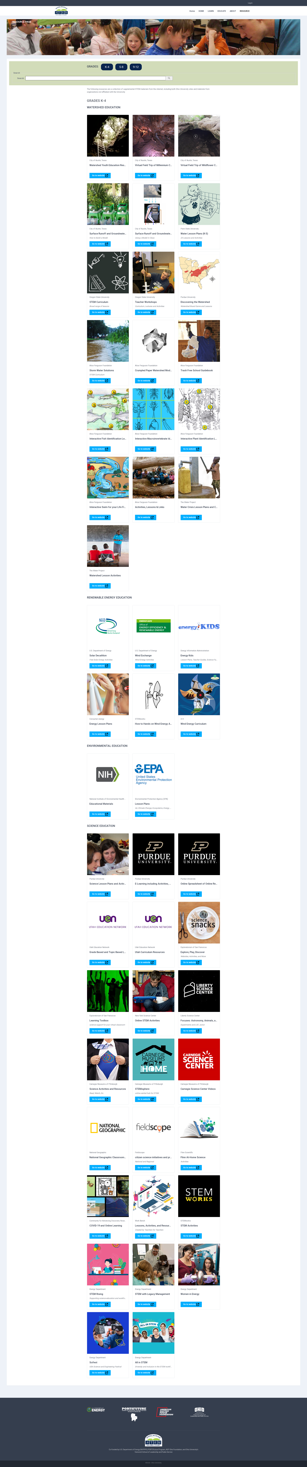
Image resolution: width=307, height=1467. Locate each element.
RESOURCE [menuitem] (245, 11)
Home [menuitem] (192, 11)
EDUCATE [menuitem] (222, 11)
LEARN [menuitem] (211, 11)
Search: (20, 78)
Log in (250, 3)
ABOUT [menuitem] (233, 11)
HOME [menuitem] (201, 11)
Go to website (98, 175)
